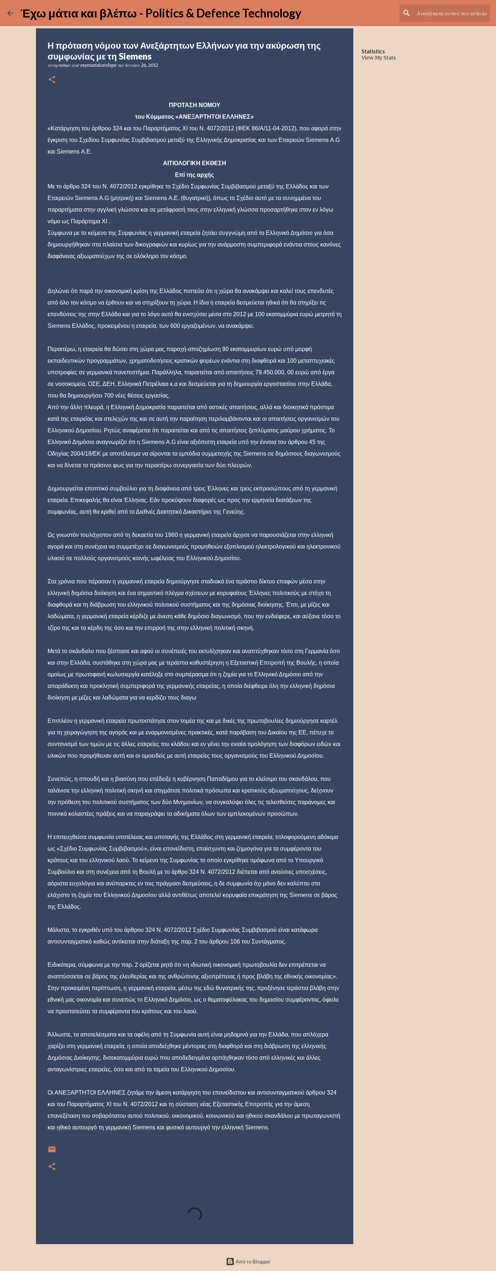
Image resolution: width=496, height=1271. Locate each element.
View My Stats (379, 57)
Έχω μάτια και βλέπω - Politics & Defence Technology (160, 13)
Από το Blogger (253, 1261)
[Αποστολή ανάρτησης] (52, 1152)
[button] (52, 80)
